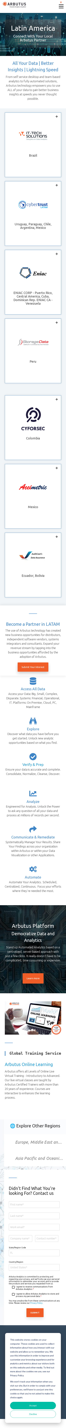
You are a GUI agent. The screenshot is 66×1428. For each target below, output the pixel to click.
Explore (33, 729)
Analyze (33, 801)
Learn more (33, 978)
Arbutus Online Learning (29, 1064)
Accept (33, 1405)
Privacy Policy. (36, 1303)
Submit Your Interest (33, 667)
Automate (33, 877)
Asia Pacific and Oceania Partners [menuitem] (40, 1158)
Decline (33, 1414)
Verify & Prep (33, 764)
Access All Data (33, 689)
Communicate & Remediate (33, 837)
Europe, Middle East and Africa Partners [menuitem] (40, 1142)
